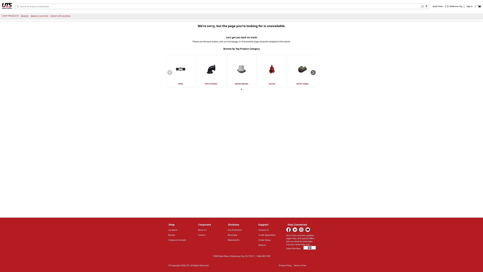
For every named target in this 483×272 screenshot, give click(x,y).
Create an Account (177, 240)
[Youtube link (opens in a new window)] (308, 229)
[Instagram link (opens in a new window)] (301, 229)
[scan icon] (422, 6)
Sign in (470, 6)
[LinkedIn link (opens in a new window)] (295, 229)
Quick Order (438, 6)
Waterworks (233, 240)
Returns (262, 245)
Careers (201, 235)
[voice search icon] (426, 7)
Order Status (264, 240)
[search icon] (17, 6)
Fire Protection (235, 230)
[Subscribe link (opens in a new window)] (310, 247)
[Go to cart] (479, 6)
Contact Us (263, 230)
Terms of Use (300, 265)
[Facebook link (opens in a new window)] (288, 229)
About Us (202, 230)
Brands (25, 16)
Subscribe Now (293, 248)
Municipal (232, 235)
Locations (172, 230)
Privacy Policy (285, 265)
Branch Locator (39, 16)
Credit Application (60, 16)
